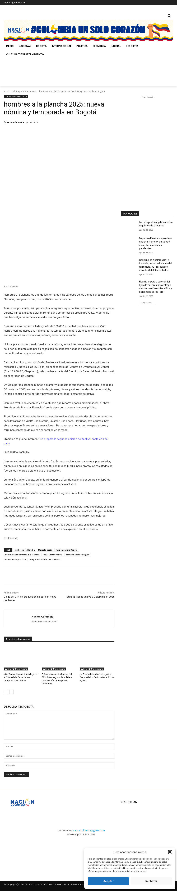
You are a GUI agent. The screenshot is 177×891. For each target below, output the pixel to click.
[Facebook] (157, 2)
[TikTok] (166, 2)
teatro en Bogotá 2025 (15, 559)
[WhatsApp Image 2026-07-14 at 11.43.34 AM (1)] (118, 72)
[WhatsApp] (52, 131)
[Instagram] (162, 2)
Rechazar (151, 881)
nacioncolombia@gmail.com (89, 830)
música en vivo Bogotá (66, 550)
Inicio (6, 91)
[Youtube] (158, 813)
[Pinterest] (44, 131)
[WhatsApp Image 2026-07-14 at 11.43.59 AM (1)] (71, 72)
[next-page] (11, 692)
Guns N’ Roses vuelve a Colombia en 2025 (90, 596)
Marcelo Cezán (45, 550)
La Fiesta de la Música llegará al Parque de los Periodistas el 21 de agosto (97, 677)
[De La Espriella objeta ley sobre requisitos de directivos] (129, 226)
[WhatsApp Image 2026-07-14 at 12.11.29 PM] (24, 72)
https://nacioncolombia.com (44, 621)
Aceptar (108, 881)
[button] (170, 852)
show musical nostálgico (77, 554)
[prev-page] (6, 692)
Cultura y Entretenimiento (24, 91)
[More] (60, 131)
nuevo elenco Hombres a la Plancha (22, 554)
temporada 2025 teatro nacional (45, 559)
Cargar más (146, 302)
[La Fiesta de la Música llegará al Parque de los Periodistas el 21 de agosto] (97, 658)
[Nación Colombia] (18, 619)
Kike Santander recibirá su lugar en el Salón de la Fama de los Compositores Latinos (21, 677)
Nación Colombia (15, 122)
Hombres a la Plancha (24, 550)
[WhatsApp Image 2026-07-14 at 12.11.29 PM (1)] (22, 855)
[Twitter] (171, 2)
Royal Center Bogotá (52, 554)
